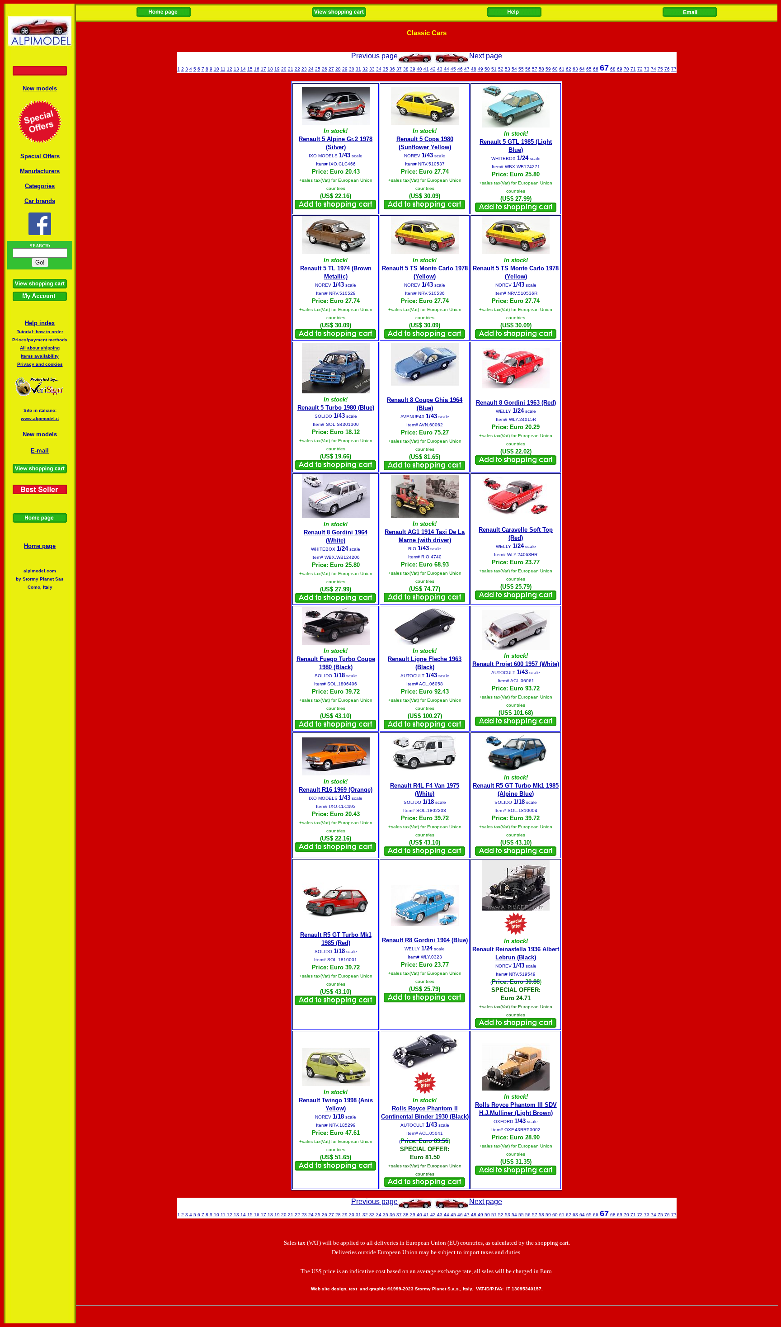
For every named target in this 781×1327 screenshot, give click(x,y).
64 (582, 68)
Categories (40, 186)
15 (250, 68)
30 (351, 68)
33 (372, 68)
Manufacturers (40, 171)
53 (507, 68)
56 (528, 68)
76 (667, 68)
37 (399, 68)
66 (595, 68)
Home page (40, 546)
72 (640, 68)
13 (236, 68)
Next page (485, 56)
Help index (40, 323)
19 (277, 68)
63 (575, 68)
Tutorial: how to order (40, 331)
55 (521, 68)
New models (40, 88)
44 (446, 68)
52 (500, 68)
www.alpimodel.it (40, 418)
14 (243, 68)
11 (223, 68)
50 (487, 68)
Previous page (374, 56)
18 (270, 68)
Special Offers (40, 156)
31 (358, 68)
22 (297, 68)
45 (453, 68)
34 (378, 68)
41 (426, 68)
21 (290, 68)
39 (412, 68)
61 (562, 68)
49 (480, 68)
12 (229, 68)
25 (317, 68)
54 (514, 68)
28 (338, 68)
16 (256, 68)
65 (589, 68)
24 (311, 68)
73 (646, 68)
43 (439, 68)
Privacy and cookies (40, 364)
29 (345, 68)
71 (633, 68)
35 (385, 68)
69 (619, 68)
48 (473, 68)
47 (467, 68)
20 (284, 68)
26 (324, 68)
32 (365, 68)
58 (541, 68)
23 (304, 68)
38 (406, 68)
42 (433, 68)
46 (460, 68)
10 (216, 68)
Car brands (39, 201)
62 (568, 68)
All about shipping (40, 347)
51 (494, 68)
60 (555, 68)
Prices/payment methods (39, 339)
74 (653, 68)
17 (263, 68)
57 (534, 68)
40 (419, 68)
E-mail (40, 450)
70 (626, 68)
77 (674, 68)
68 (613, 68)
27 (331, 68)
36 (392, 68)
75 (660, 68)
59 (548, 68)
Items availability (40, 356)
